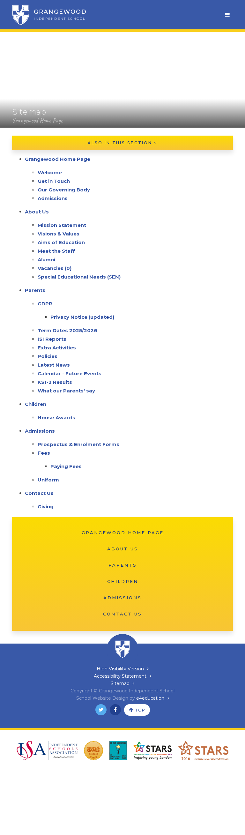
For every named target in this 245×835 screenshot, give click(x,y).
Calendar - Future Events (69, 373)
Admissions (53, 198)
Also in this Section (121, 142)
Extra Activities (57, 348)
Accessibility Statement (120, 676)
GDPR (45, 304)
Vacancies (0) (54, 268)
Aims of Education (61, 242)
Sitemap (120, 683)
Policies (47, 356)
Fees (44, 453)
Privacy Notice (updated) (82, 317)
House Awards (56, 417)
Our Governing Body (64, 190)
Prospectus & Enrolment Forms (78, 444)
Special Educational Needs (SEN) (79, 277)
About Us (37, 212)
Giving (46, 506)
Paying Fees (66, 466)
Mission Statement (62, 225)
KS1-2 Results (55, 382)
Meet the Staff (56, 251)
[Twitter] (101, 709)
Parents (35, 290)
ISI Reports (52, 339)
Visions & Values (58, 234)
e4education (150, 698)
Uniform (48, 480)
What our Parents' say (66, 391)
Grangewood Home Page (37, 120)
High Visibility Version (120, 669)
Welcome (50, 172)
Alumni (46, 260)
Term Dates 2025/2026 (67, 330)
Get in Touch (54, 181)
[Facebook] (115, 709)
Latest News (54, 365)
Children (35, 404)
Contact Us (39, 493)
